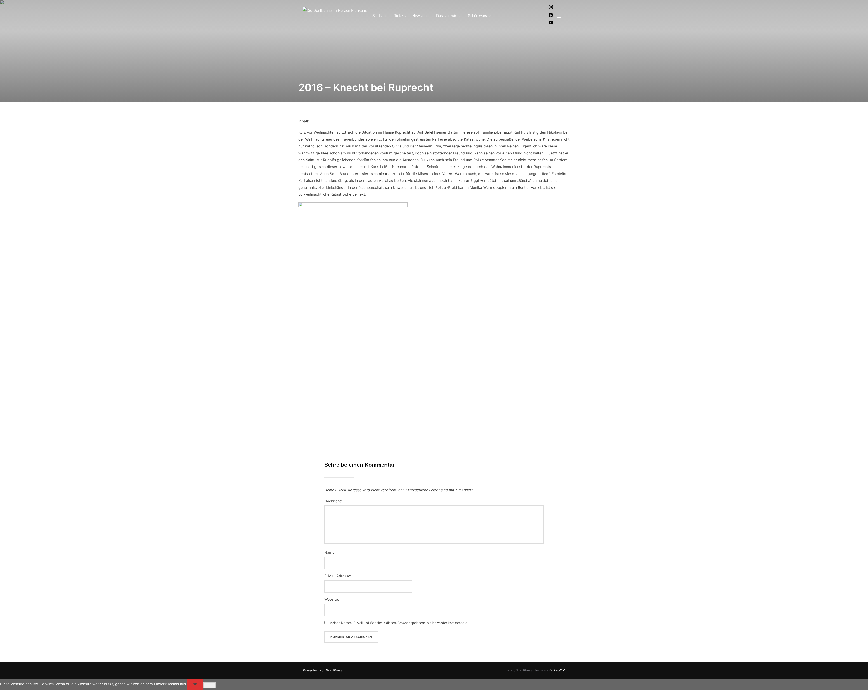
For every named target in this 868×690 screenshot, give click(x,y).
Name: (329, 552)
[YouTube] (551, 24)
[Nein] (209, 685)
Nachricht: (333, 501)
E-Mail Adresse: (337, 576)
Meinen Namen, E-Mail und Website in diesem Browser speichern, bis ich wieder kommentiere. (399, 623)
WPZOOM (557, 670)
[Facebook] (551, 16)
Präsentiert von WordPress (322, 670)
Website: (331, 599)
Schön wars (477, 16)
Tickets (400, 16)
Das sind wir (446, 16)
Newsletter (420, 16)
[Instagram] (551, 8)
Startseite (379, 16)
